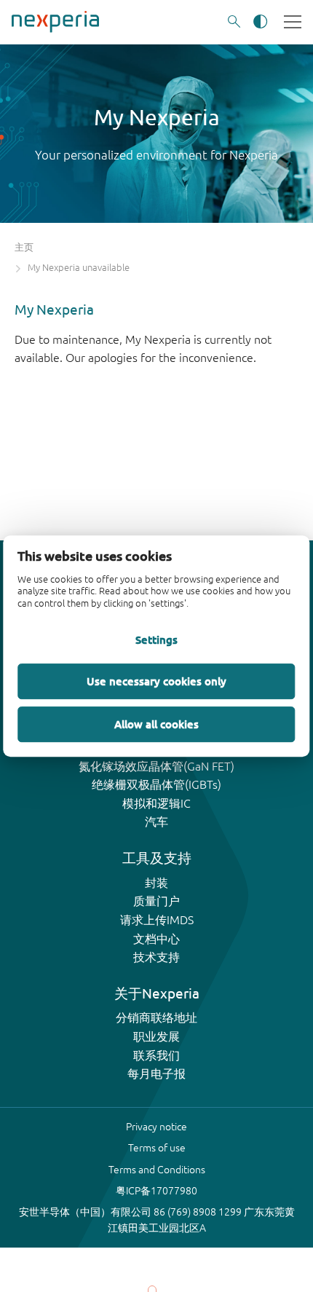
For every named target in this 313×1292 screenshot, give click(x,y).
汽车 (156, 821)
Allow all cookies (156, 723)
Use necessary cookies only (156, 681)
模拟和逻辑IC (156, 803)
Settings (156, 639)
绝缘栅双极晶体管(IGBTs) (156, 784)
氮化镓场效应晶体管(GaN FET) (156, 766)
